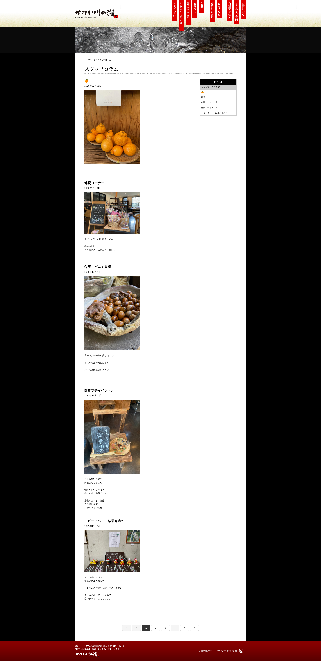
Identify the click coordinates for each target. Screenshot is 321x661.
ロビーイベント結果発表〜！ (214, 113)
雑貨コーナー (207, 97)
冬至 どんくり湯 (209, 102)
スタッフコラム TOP (210, 87)
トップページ (89, 60)
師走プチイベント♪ (210, 107)
